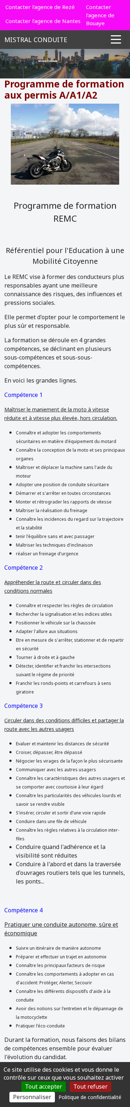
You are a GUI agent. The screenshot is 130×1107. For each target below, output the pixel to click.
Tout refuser (90, 1086)
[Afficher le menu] (116, 39)
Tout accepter (43, 1086)
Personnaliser (32, 1097)
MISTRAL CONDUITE (35, 39)
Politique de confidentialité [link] (89, 1097)
